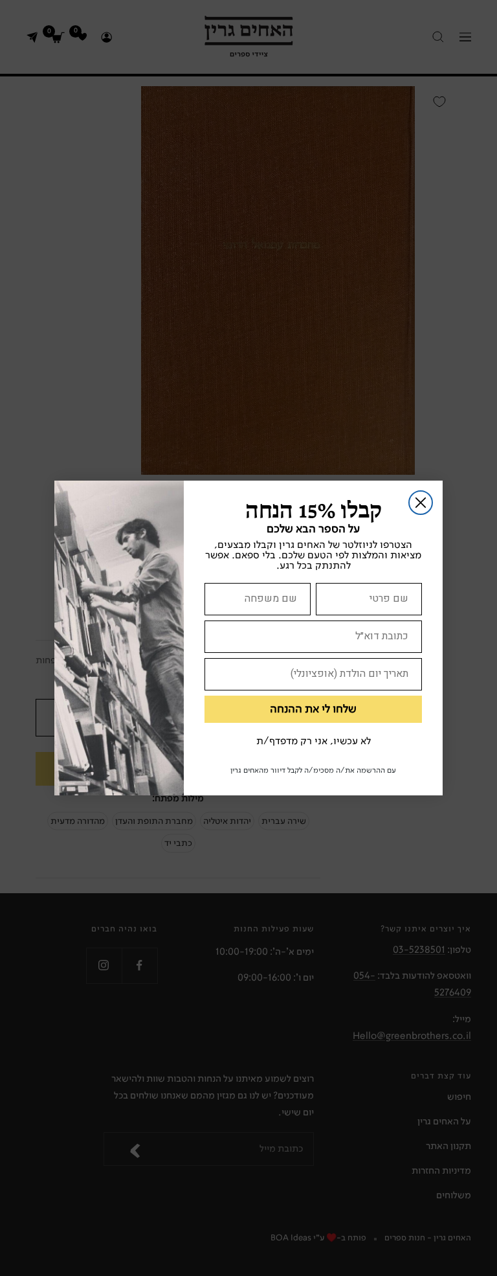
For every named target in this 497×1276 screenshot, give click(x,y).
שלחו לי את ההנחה (313, 709)
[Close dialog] (420, 502)
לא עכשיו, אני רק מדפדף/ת (313, 741)
